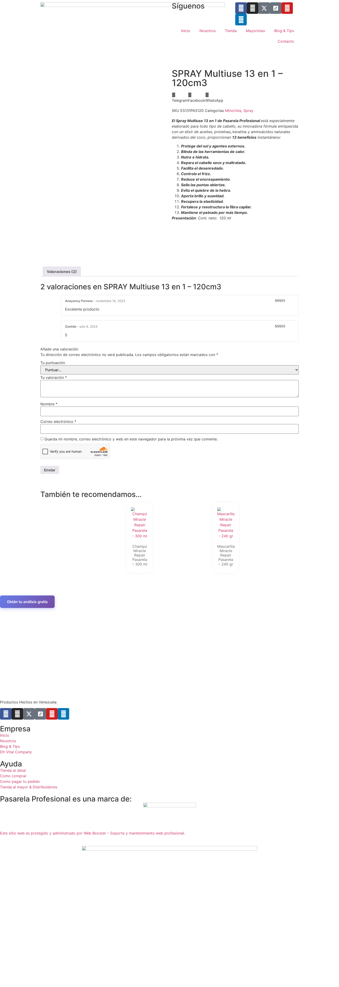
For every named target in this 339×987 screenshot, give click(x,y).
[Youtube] (287, 8)
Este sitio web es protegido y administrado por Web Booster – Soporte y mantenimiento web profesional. (92, 833)
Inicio (185, 30)
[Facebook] (241, 8)
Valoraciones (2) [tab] (62, 271)
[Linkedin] (241, 19)
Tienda (231, 30)
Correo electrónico (58, 421)
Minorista (233, 110)
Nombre (48, 404)
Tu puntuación (52, 363)
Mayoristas (255, 30)
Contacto (286, 41)
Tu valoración (53, 377)
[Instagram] (252, 8)
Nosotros (207, 30)
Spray (248, 110)
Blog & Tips (284, 30)
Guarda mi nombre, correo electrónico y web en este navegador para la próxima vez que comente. (131, 439)
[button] (180, 97)
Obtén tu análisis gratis (27, 601)
